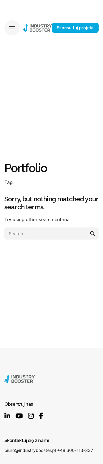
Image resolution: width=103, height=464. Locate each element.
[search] (93, 233)
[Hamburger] (12, 27)
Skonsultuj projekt (75, 27)
